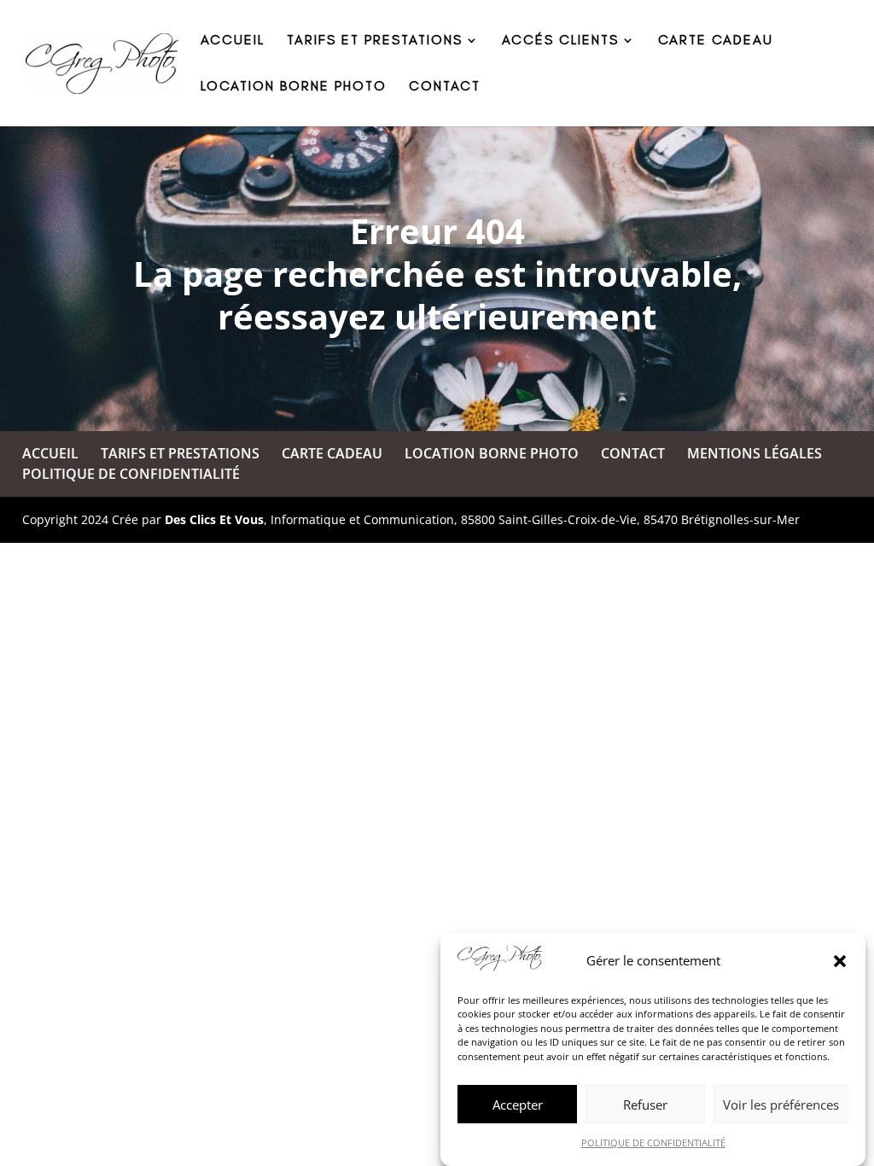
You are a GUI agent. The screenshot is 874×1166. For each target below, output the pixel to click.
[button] (839, 961)
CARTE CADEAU (715, 41)
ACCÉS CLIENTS (560, 41)
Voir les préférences (781, 1104)
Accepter (517, 1104)
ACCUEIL (233, 41)
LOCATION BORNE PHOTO (294, 87)
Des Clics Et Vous (214, 519)
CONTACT (445, 87)
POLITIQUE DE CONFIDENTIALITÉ (653, 1142)
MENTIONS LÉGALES (754, 453)
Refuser (645, 1104)
